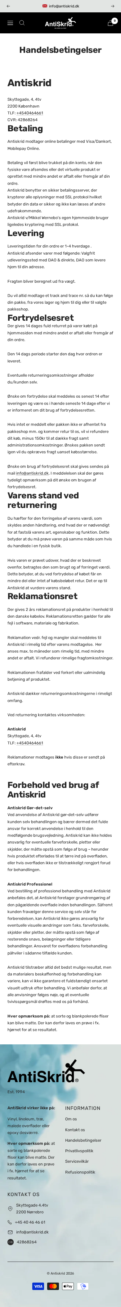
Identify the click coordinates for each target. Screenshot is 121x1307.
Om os (71, 1119)
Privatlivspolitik (79, 1150)
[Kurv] (110, 23)
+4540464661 (29, 113)
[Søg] (22, 23)
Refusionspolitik (80, 1172)
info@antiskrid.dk (32, 473)
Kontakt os (75, 1129)
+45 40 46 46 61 (30, 1222)
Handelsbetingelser (83, 1140)
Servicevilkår (77, 1161)
